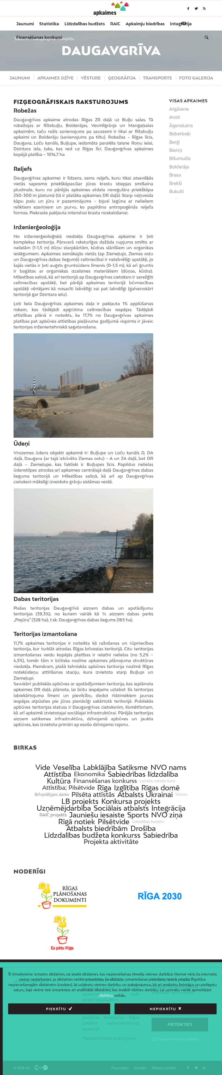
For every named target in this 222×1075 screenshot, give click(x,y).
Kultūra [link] (59, 781)
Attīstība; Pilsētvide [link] (68, 788)
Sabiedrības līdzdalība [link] (143, 774)
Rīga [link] (104, 787)
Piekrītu (56, 1009)
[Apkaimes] (111, 8)
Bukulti (176, 191)
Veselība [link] (66, 767)
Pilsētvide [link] (113, 821)
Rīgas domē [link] (160, 787)
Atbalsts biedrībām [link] (97, 828)
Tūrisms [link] (181, 794)
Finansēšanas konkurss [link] (105, 781)
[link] (39, 37)
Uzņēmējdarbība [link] (64, 808)
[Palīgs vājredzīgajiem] (184, 23)
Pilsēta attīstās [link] (93, 794)
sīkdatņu (106, 995)
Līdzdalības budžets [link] (148, 821)
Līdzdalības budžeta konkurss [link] (92, 835)
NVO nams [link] (169, 767)
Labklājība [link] (99, 767)
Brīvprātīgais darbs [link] (52, 794)
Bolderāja (179, 166)
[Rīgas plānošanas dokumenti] (62, 896)
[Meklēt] (205, 37)
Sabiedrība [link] (160, 835)
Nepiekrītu (163, 1009)
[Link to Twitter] (196, 8)
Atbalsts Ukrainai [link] (145, 794)
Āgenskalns (181, 125)
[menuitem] (25, 23)
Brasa (175, 175)
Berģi (174, 142)
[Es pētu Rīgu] (62, 933)
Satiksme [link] (133, 767)
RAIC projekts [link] (53, 815)
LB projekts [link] (80, 801)
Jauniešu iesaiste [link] (97, 814)
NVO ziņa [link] (166, 814)
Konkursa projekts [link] (131, 801)
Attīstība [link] (57, 774)
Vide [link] (42, 767)
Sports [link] (138, 814)
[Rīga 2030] (159, 896)
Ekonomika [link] (89, 774)
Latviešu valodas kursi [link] (157, 781)
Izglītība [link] (126, 787)
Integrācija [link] (168, 808)
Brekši (175, 183)
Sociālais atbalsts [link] (121, 808)
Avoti (174, 117)
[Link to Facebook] (188, 8)
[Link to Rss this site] (204, 8)
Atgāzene (179, 109)
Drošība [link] (143, 828)
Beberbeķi (180, 133)
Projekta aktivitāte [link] (111, 842)
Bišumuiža (180, 158)
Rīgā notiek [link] (76, 821)
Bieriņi (175, 150)
